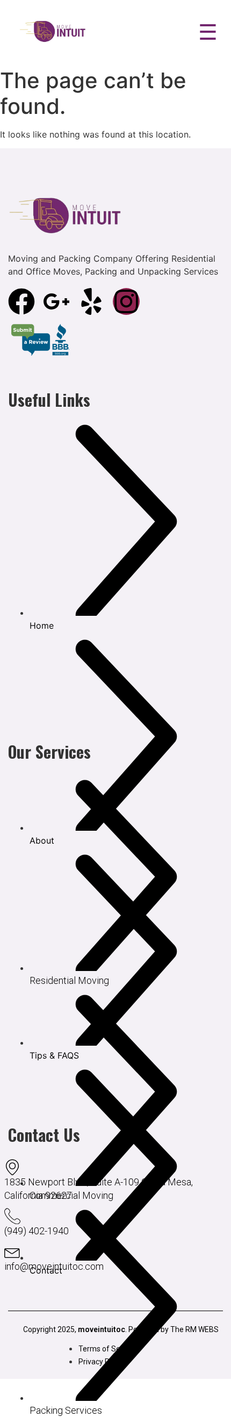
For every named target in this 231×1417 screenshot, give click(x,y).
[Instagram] (126, 301)
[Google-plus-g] (56, 301)
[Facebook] (21, 301)
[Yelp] (91, 301)
